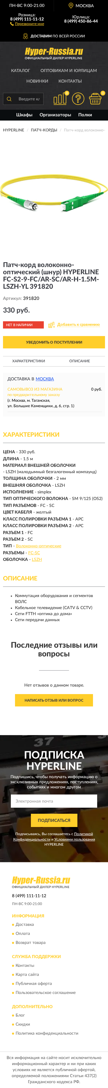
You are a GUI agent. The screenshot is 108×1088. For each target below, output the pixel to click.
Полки (85, 115)
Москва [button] (45, 379)
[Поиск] (9, 99)
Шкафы (24, 115)
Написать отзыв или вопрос (54, 700)
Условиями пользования (74, 839)
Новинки (37, 81)
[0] (95, 99)
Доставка (25, 925)
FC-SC (34, 553)
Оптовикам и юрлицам (68, 71)
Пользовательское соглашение (46, 993)
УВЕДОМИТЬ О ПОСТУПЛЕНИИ (54, 342)
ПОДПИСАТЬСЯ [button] (54, 821)
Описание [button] (79, 361)
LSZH (37, 560)
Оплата (23, 934)
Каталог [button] (20, 71)
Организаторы (55, 115)
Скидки (23, 1025)
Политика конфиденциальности (47, 1034)
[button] (27, 23)
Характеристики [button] (28, 361)
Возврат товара (31, 943)
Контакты (70, 81)
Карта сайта (27, 975)
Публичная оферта (34, 984)
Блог (20, 1016)
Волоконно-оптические (38, 546)
